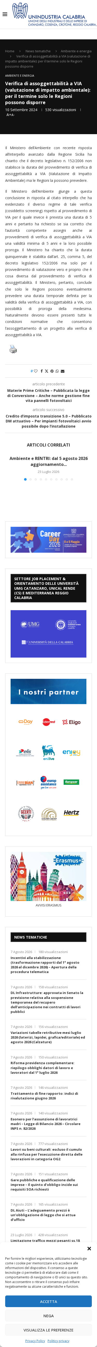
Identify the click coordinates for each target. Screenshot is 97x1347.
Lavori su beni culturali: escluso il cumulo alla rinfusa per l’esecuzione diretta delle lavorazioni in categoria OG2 (47, 1154)
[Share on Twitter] (46, 371)
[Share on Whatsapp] (57, 371)
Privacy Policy (35, 1341)
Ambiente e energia (76, 51)
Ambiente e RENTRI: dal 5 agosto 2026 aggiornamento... (49, 461)
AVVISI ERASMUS (49, 905)
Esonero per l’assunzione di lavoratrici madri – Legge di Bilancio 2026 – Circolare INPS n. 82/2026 (45, 1124)
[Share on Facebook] (42, 371)
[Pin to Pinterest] (52, 371)
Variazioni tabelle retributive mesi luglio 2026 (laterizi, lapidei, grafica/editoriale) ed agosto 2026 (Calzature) (48, 1037)
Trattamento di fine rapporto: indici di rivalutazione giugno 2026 (44, 1095)
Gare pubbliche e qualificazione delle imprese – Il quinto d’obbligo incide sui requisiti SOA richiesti (44, 1185)
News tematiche (38, 51)
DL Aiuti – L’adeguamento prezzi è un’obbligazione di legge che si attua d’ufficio (43, 1215)
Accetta (48, 1301)
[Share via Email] (62, 371)
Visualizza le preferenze (48, 1329)
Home (9, 51)
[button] (89, 1248)
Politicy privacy (58, 1341)
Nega (48, 1315)
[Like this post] (36, 371)
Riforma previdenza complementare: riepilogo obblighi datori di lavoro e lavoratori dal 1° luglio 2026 (42, 1068)
